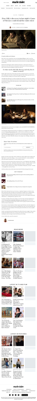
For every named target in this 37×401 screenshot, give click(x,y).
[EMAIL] (12, 220)
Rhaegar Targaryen (11, 134)
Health (16, 5)
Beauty (12, 5)
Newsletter (33, 53)
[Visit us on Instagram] (13, 395)
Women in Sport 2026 (9, 8)
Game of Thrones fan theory (11, 131)
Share (4, 53)
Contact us (28, 389)
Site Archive (8, 389)
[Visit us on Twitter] (10, 395)
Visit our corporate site (32, 397)
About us (8, 392)
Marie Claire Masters (17, 8)
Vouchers (29, 5)
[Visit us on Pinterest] (18, 395)
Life (20, 5)
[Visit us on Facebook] (15, 395)
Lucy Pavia (14, 27)
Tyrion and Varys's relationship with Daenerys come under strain (16, 200)
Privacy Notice (28, 149)
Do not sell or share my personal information (21, 392)
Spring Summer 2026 (25, 8)
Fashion (7, 5)
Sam (32, 61)
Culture (23, 5)
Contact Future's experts (18, 389)
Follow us (29, 53)
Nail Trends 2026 (32, 8)
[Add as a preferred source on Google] (28, 395)
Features (26, 27)
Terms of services (14, 149)
